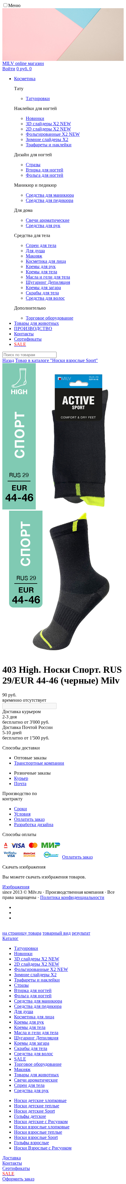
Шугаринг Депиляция (36, 1037)
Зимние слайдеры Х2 (35, 974)
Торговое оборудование (38, 1064)
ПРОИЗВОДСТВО (33, 328)
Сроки (20, 808)
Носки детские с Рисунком (41, 1121)
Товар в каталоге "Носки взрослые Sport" (56, 360)
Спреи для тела (29, 1085)
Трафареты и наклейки (37, 979)
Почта (20, 783)
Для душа (23, 1011)
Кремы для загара (31, 1043)
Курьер (21, 778)
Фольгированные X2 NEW (41, 969)
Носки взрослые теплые (38, 1132)
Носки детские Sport (34, 1111)
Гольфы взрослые (31, 1142)
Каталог (10, 938)
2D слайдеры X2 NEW (36, 964)
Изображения (15, 886)
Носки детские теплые (36, 1105)
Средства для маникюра (38, 1000)
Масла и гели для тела (36, 1032)
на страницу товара (21, 933)
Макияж (22, 1069)
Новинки (23, 953)
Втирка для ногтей (33, 990)
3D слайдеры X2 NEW (36, 958)
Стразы (21, 985)
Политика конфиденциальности (72, 897)
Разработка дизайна (33, 824)
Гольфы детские (30, 1116)
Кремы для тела (29, 1027)
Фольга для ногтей (33, 995)
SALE (20, 1058)
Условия (22, 813)
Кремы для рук (29, 1022)
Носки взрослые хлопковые (41, 1126)
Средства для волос (33, 1053)
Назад (8, 360)
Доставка (11, 1157)
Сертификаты (28, 339)
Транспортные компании (39, 763)
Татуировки (26, 948)
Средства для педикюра (38, 1006)
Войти (8, 68)
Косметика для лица (34, 1016)
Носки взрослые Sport (36, 1137)
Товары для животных (36, 323)
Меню (14, 5)
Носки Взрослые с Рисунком (42, 1147)
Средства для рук (31, 1090)
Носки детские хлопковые (40, 1100)
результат (81, 933)
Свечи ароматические (36, 1079)
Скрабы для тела (30, 1048)
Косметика (24, 78)
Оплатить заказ (29, 819)
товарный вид (56, 933)
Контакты (24, 333)
